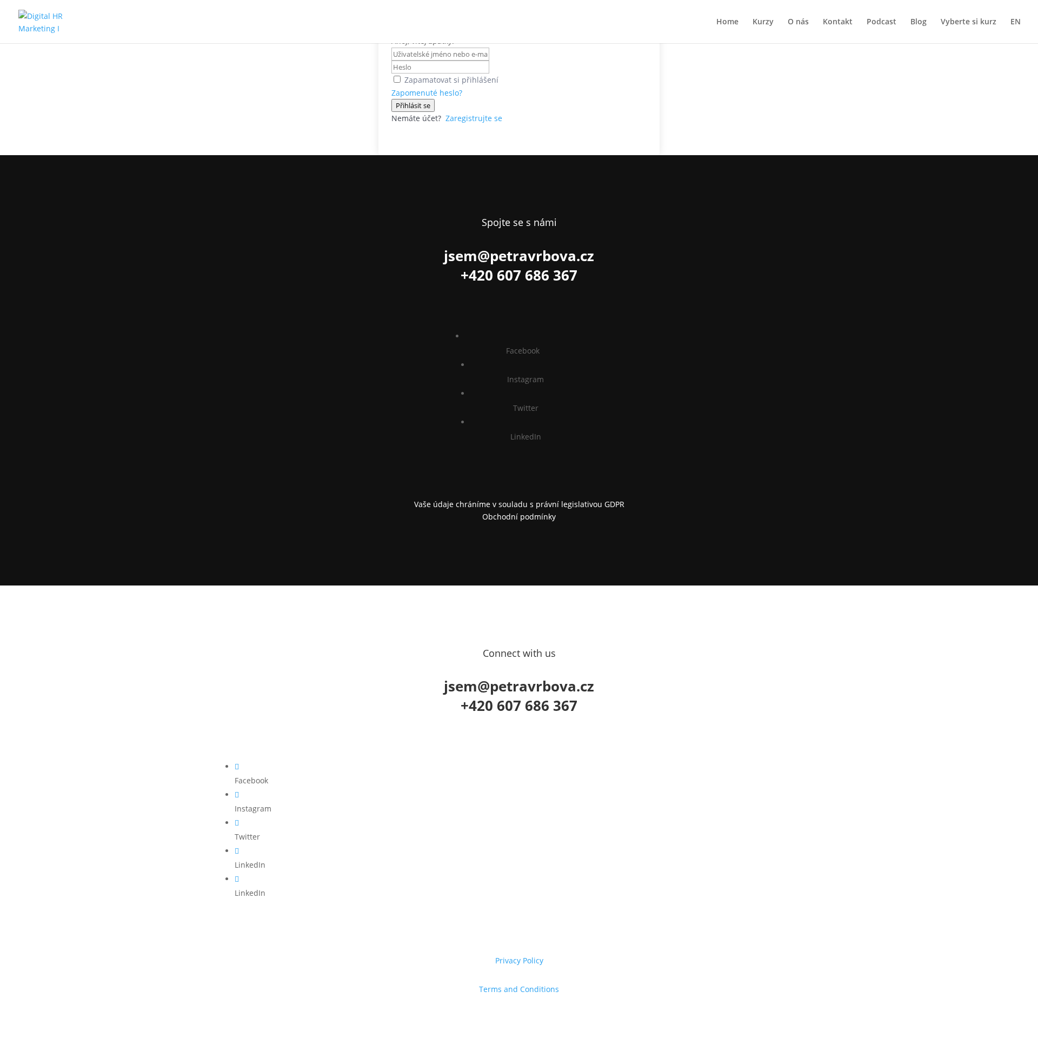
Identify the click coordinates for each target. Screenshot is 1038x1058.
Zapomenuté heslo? (426, 93)
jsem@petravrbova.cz (519, 255)
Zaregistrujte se (473, 118)
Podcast (881, 22)
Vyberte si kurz (968, 22)
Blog (918, 22)
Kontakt (838, 22)
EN (1015, 22)
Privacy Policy (519, 960)
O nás (798, 22)
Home (727, 22)
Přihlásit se (413, 105)
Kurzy (763, 22)
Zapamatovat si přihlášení (451, 80)
